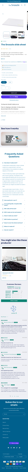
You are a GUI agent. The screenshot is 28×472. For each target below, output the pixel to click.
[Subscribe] (23, 414)
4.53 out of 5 (17, 286)
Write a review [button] (14, 300)
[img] (4, 320)
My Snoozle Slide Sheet (13, 466)
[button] (2, 5)
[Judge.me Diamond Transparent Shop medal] (13, 308)
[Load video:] (14, 139)
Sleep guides (6, 437)
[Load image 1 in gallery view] (6, 35)
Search (4, 422)
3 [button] (14, 396)
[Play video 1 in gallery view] (14, 35)
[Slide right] (26, 35)
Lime (10, 82)
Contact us (5, 434)
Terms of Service (6, 431)
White (3, 82)
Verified (13, 313)
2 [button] (12, 396)
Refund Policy (6, 428)
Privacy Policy (6, 425)
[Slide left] (1, 35)
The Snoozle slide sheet (7, 272)
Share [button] (3, 119)
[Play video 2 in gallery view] (21, 35)
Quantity (3, 85)
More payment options (14, 100)
